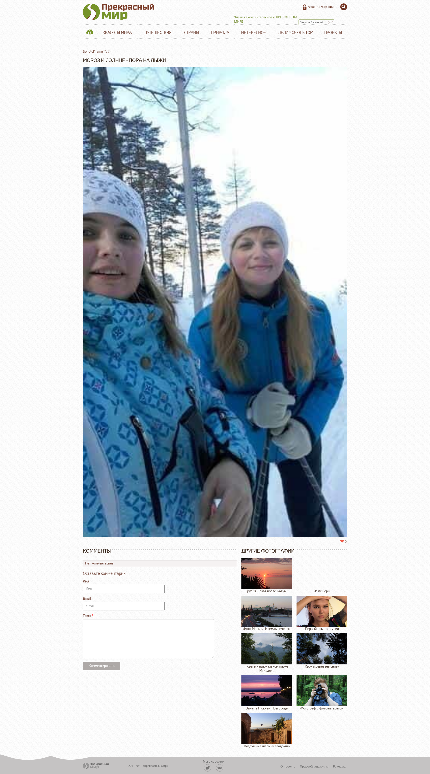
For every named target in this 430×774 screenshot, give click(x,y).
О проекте (287, 766)
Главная (89, 32)
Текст (87, 616)
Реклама (339, 766)
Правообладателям (314, 766)
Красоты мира (117, 32)
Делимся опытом (295, 32)
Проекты (333, 32)
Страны (191, 32)
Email (87, 599)
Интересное (253, 32)
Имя (86, 581)
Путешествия (158, 32)
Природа (220, 32)
